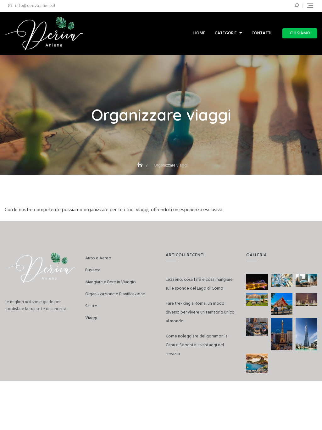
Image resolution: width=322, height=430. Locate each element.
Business (92, 270)
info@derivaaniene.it (34, 5)
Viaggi (91, 318)
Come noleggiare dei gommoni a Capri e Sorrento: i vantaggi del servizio (197, 345)
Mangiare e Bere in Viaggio (110, 282)
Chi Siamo (300, 33)
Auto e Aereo (98, 258)
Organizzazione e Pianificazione (115, 294)
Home (199, 33)
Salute (91, 306)
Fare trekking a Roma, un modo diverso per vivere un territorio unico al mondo (200, 312)
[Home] (140, 165)
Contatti (261, 33)
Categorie (226, 33)
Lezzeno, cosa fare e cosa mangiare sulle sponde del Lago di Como (199, 284)
